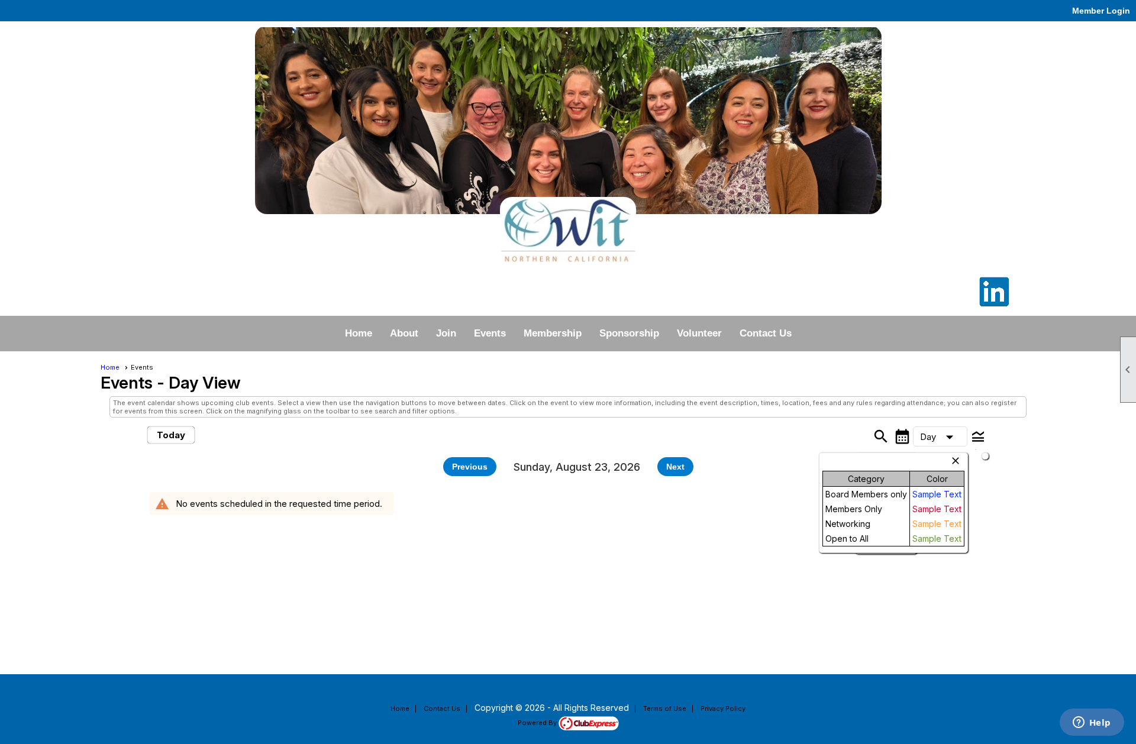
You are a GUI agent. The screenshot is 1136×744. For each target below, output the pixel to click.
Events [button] (490, 333)
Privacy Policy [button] (723, 708)
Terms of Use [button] (664, 708)
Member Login (1101, 10)
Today (171, 435)
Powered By (538, 723)
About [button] (404, 333)
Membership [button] (553, 333)
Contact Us (766, 333)
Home (358, 333)
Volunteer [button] (699, 333)
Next (675, 466)
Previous (470, 466)
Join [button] (446, 333)
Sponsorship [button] (629, 333)
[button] (940, 436)
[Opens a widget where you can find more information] (1091, 723)
